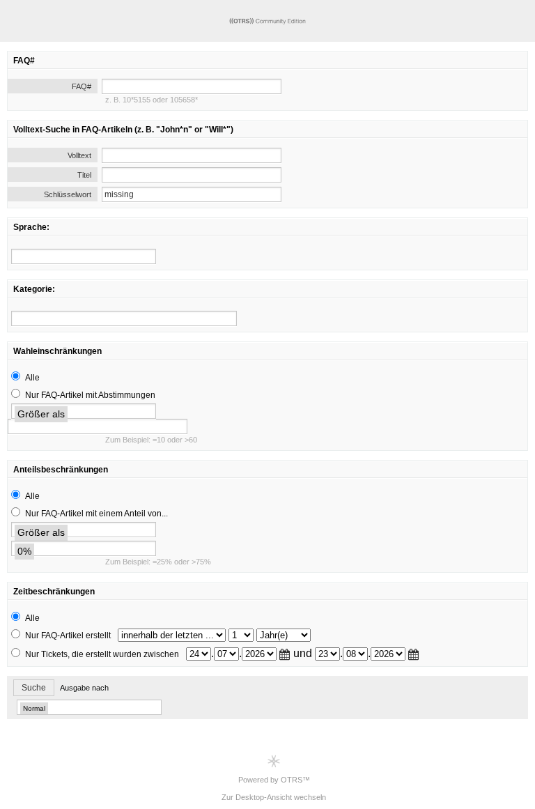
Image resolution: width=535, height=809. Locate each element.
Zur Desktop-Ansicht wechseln (274, 797)
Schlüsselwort (67, 194)
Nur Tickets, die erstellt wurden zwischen (102, 654)
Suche (34, 688)
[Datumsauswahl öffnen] (284, 654)
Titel (84, 175)
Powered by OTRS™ (274, 780)
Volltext (79, 155)
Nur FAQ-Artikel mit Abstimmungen (90, 395)
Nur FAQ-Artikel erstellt (68, 635)
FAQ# (81, 86)
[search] (83, 256)
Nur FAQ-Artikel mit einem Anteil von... (96, 513)
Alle (32, 378)
